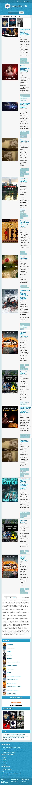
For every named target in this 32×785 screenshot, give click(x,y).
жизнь (21, 173)
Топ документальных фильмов (9, 752)
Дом (3, 771)
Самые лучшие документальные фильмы (11, 747)
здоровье (22, 329)
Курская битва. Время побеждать (24, 334)
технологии (26, 287)
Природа (8, 734)
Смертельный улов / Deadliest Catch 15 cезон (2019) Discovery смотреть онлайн (25, 295)
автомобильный (23, 214)
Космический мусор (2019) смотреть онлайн (25, 105)
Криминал (22, 402)
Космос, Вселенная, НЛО (24, 132)
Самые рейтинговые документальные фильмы (12, 749)
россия (25, 253)
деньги (25, 327)
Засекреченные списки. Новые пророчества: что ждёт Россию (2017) (25, 409)
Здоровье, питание (11, 683)
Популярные (14, 779)
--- (11, 738)
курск (26, 368)
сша (21, 472)
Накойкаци (5, 764)
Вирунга (4, 757)
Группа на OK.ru (16, 702)
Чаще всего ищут (6, 750)
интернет (22, 136)
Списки (3, 781)
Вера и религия (10, 669)
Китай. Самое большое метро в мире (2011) (12, 773)
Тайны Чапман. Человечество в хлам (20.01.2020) (25, 68)
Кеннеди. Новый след (24, 140)
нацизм (21, 100)
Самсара (4, 762)
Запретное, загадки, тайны (24, 96)
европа (25, 60)
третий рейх (22, 368)
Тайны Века (13, 734)
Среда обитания (6, 738)
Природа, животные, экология (24, 325)
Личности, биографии (12, 665)
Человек (9, 672)
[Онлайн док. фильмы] (16, 6)
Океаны (4, 759)
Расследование (20, 737)
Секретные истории (20, 734)
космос (26, 136)
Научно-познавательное (8, 736)
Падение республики (7, 769)
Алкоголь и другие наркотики (14, 676)
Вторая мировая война (12, 737)
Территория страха (7, 774)
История (9, 651)
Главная (3, 779)
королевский (22, 62)
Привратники (5, 761)
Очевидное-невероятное (22, 736)
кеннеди (21, 175)
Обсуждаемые (25, 779)
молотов (27, 62)
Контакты (24, 781)
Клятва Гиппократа (24, 257)
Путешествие (22, 210)
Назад (14, 597)
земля (25, 134)
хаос (25, 100)
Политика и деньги (11, 693)
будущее (22, 60)
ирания (25, 98)
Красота (5, 737)
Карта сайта (14, 781)
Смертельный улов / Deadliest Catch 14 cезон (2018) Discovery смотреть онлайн (25, 483)
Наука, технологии (23, 285)
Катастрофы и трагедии (12, 690)
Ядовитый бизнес (23, 372)
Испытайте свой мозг (7, 776)
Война (15, 736)
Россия (4, 734)
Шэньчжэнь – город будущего (24, 180)
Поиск (21, 12)
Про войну (9, 655)
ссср (24, 173)
